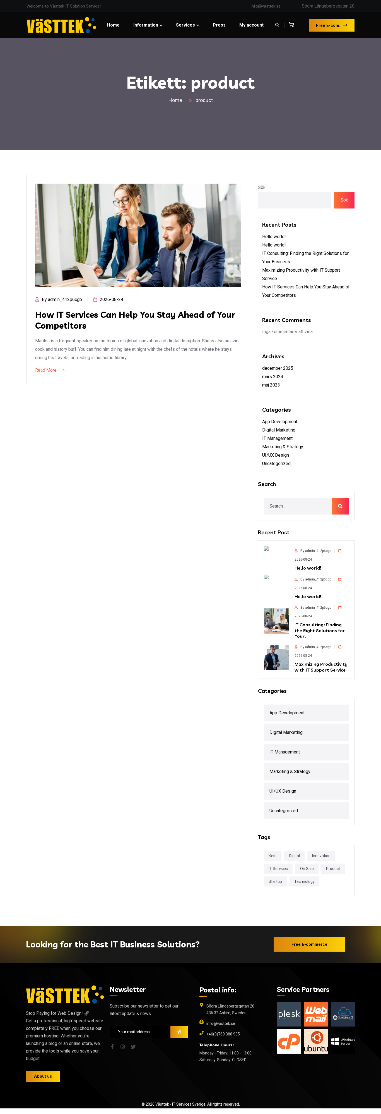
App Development (279, 421)
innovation (321, 856)
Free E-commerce (309, 944)
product (204, 100)
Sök (262, 187)
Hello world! (274, 236)
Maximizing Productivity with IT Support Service (321, 667)
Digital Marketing (278, 430)
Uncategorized (276, 463)
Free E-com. (328, 25)
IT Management (277, 438)
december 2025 (277, 368)
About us (43, 1076)
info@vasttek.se (266, 6)
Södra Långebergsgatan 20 (328, 6)
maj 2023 (271, 385)
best (273, 856)
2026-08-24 (111, 299)
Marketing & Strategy (282, 446)
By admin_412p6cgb (62, 299)
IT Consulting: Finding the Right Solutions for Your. (320, 630)
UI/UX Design (275, 455)
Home (176, 100)
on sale (307, 868)
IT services (278, 868)
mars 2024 (272, 376)
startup (275, 881)
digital (294, 856)
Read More (46, 370)
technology (304, 881)
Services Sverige (191, 1104)
